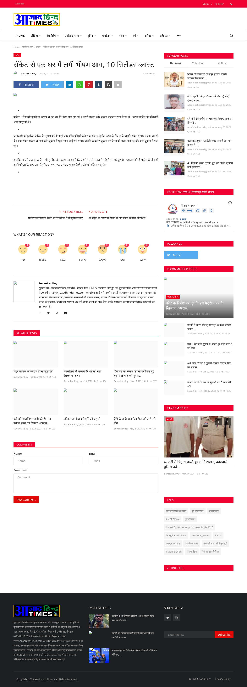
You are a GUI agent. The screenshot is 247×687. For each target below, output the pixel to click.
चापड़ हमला (214, 511)
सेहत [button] (122, 35)
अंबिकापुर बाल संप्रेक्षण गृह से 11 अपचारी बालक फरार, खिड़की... (197, 464)
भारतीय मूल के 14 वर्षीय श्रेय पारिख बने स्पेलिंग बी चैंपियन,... (134, 652)
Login (206, 3)
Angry (102, 260)
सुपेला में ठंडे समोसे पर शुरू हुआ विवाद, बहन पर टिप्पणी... (209, 120)
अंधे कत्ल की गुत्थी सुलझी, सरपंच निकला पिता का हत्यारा (209, 365)
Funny (82, 260)
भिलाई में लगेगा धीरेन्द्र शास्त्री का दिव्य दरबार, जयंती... (209, 327)
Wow (142, 260)
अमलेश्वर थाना (191, 543)
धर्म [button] (134, 35)
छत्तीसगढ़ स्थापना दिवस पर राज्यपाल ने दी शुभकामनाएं (55, 218)
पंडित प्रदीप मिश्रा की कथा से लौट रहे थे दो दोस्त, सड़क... (208, 98)
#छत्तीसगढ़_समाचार (201, 535)
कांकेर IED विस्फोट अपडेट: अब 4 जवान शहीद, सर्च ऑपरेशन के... (133, 618)
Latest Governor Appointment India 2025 (189, 527)
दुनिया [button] (91, 35)
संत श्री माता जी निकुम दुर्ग (215, 543)
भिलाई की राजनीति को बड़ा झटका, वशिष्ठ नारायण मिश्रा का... (207, 76)
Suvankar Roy (28, 73)
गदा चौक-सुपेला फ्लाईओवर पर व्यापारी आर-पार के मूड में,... (209, 142)
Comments (24, 444)
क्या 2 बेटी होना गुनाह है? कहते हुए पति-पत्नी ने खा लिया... (209, 346)
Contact (19, 3)
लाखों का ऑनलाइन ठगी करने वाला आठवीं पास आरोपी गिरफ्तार (133, 635)
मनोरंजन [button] (106, 35)
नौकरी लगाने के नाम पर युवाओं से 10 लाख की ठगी (209, 384)
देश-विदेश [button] (52, 35)
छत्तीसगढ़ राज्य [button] (72, 35)
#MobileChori (174, 551)
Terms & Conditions (200, 679)
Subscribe (224, 634)
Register (219, 3)
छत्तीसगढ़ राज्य (27, 46)
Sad (122, 260)
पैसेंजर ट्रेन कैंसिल (210, 551)
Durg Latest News (176, 535)
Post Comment (26, 499)
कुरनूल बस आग (173, 543)
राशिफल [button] (164, 35)
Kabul (218, 535)
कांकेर (38, 46)
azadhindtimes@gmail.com (202, 82)
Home (21, 35)
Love (63, 260)
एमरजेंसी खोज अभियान (176, 511)
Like (23, 260)
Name (18, 453)
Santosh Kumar (172, 473)
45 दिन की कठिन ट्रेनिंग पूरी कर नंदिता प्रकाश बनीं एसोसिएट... (210, 165)
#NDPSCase (172, 519)
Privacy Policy (223, 679)
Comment (20, 470)
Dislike (43, 260)
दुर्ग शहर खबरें (198, 511)
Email (92, 453)
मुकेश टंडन (192, 551)
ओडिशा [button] (35, 35)
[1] (231, 4)
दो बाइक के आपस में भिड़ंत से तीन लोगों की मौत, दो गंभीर (117, 218)
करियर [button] (148, 35)
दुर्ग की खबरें (190, 519)
